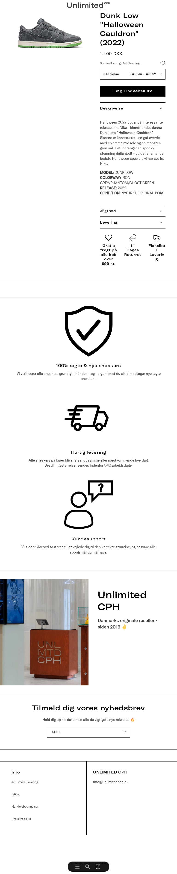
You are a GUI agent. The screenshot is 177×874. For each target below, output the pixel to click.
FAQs (15, 794)
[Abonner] (125, 732)
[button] (77, 867)
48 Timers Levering (25, 782)
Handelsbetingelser (25, 806)
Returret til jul (21, 819)
